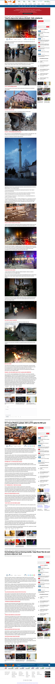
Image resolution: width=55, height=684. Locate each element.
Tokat (16, 386)
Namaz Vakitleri (10, 668)
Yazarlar (33, 674)
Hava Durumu (22, 668)
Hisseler (32, 668)
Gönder (7, 416)
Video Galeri (33, 673)
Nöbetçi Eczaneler (14, 674)
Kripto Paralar (48, 668)
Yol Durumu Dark (7, 673)
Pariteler (37, 668)
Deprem (11, 386)
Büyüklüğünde (7, 386)
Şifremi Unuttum (39, 674)
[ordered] (15, 416)
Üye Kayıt (38, 673)
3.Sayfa (13, 16)
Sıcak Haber (33, 676)
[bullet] (16, 416)
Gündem (10, 16)
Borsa (6, 668)
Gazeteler (16, 668)
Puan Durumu (28, 668)
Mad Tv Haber (6, 16)
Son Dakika (13, 675)
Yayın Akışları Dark (14, 673)
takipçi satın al (14, 676)
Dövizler (27, 673)
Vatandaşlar (20, 386)
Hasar (14, 386)
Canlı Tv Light (6, 674)
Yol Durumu (42, 668)
